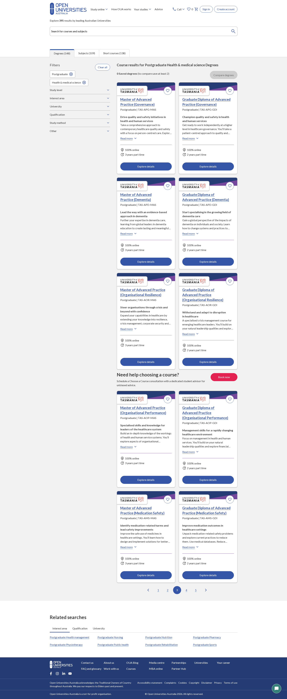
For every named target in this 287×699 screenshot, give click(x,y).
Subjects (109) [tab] (86, 53)
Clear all (102, 67)
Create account (226, 9)
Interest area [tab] (59, 628)
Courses (131, 668)
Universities (201, 662)
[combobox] (143, 31)
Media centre (156, 662)
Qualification (57, 114)
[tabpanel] (143, 329)
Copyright (194, 682)
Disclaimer (206, 682)
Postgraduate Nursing (110, 637)
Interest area (57, 98)
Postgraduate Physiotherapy (66, 644)
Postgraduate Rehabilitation (161, 644)
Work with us (111, 668)
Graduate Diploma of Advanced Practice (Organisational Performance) (205, 413)
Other (53, 131)
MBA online (156, 668)
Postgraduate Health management (69, 637)
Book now (224, 377)
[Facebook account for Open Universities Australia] (51, 673)
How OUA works (121, 9)
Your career (223, 662)
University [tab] (99, 628)
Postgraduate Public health (113, 644)
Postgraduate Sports (205, 644)
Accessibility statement (149, 682)
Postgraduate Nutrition (158, 637)
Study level (56, 90)
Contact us (87, 662)
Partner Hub (179, 668)
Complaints (170, 682)
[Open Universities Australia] (68, 13)
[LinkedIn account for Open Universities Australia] (63, 673)
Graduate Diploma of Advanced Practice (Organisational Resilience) (202, 295)
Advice (159, 9)
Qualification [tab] (79, 628)
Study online (98, 9)
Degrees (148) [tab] (62, 53)
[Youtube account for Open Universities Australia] (70, 673)
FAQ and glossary (91, 668)
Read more (126, 138)
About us (109, 662)
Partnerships (179, 662)
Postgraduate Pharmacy (207, 637)
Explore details (145, 166)
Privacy (218, 682)
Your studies (141, 9)
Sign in (206, 9)
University (56, 106)
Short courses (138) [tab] (114, 53)
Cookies (182, 682)
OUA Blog (132, 662)
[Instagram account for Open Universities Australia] (57, 673)
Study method (58, 122)
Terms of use (230, 682)
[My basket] (196, 9)
